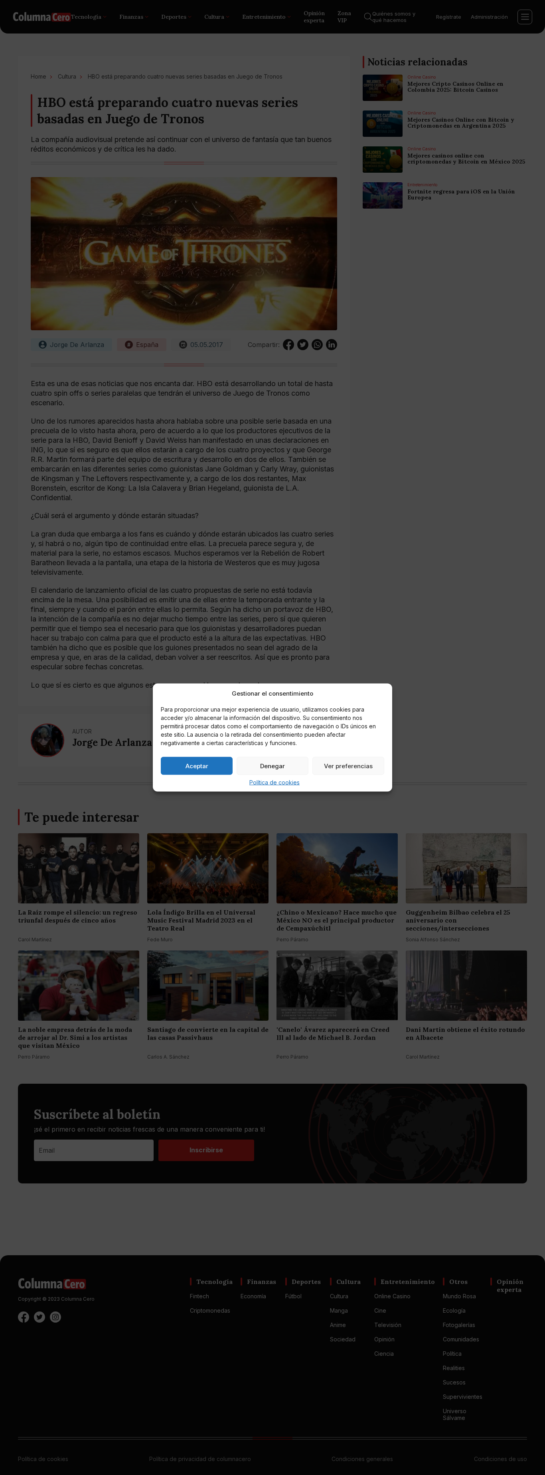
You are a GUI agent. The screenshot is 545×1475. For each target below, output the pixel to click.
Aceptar (197, 765)
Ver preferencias (348, 765)
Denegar (272, 765)
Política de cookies (274, 782)
